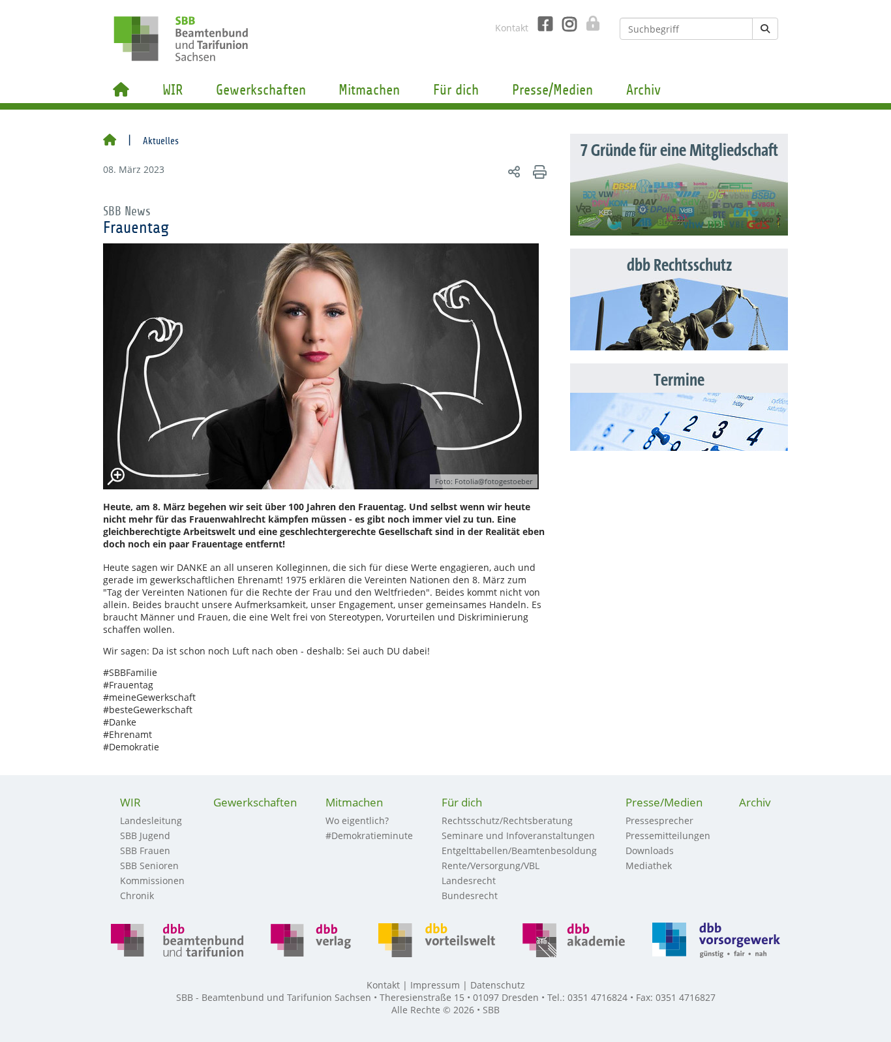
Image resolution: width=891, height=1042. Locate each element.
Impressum (435, 985)
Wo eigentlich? (357, 820)
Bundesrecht (470, 895)
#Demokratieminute (369, 835)
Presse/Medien (552, 90)
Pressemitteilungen (668, 835)
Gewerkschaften (261, 90)
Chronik (137, 895)
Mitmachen (369, 90)
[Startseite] (109, 141)
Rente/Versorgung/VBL (490, 865)
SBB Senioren (149, 865)
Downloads (650, 850)
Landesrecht (469, 880)
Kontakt (511, 28)
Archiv (643, 90)
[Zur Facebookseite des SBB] (540, 24)
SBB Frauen (145, 850)
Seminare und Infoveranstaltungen (518, 835)
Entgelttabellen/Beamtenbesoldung (519, 850)
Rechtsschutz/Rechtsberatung (507, 820)
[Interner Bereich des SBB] (589, 23)
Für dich (456, 90)
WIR (172, 90)
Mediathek (649, 865)
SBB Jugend (145, 835)
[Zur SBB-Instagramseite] (564, 24)
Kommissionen (152, 880)
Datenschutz (497, 985)
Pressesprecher (659, 820)
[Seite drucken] (538, 171)
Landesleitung (151, 820)
